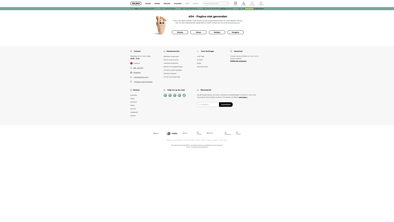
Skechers (133, 102)
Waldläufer (134, 112)
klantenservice (234, 23)
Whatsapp (137, 72)
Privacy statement (188, 140)
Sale (220, 140)
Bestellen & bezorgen (171, 56)
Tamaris (133, 109)
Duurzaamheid (202, 67)
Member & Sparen (170, 73)
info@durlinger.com (141, 77)
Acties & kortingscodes (172, 77)
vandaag (223, 8)
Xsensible (133, 95)
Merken (136, 90)
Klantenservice (173, 51)
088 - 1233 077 (138, 68)
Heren (204, 140)
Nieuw (225, 140)
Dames (198, 140)
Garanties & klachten (171, 63)
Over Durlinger (207, 51)
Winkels (200, 60)
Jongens (215, 140)
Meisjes (209, 140)
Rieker (132, 105)
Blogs (199, 63)
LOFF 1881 (200, 56)
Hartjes (132, 116)
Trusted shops (259, 8)
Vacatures (238, 51)
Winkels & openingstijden (143, 82)
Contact (137, 51)
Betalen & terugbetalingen (173, 67)
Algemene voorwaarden (174, 140)
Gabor (132, 98)
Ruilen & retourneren (171, 60)
